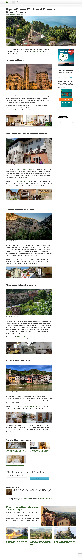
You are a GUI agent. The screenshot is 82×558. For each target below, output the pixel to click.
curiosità (36, 4)
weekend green (25, 4)
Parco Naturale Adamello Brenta (23, 169)
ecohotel (57, 4)
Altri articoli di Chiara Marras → (18, 494)
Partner (38, 1)
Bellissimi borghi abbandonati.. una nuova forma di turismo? (64, 541)
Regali (25, 1)
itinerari (31, 4)
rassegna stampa (64, 4)
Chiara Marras (20, 14)
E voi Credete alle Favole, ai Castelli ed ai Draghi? (16, 541)
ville (11, 499)
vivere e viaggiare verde (43, 4)
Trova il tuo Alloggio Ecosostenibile (13, 4)
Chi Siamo (33, 1)
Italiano (73, 1)
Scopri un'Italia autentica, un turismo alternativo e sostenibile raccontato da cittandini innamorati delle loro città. (66, 85)
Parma (47, 498)
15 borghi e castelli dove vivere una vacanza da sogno (22, 508)
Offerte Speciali (19, 1)
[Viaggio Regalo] (66, 57)
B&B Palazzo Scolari (22, 337)
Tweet (7, 483)
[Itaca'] (66, 98)
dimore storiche (39, 498)
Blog (13, 1)
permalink (17, 499)
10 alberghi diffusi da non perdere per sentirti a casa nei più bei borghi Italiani (40, 542)
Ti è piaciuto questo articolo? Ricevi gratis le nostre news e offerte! (28, 473)
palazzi (43, 498)
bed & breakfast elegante (14, 110)
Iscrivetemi (39, 479)
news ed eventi (51, 4)
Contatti (43, 1)
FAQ (29, 1)
